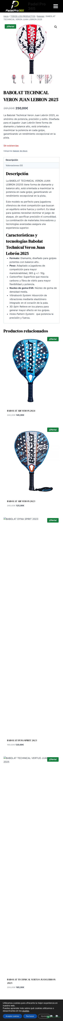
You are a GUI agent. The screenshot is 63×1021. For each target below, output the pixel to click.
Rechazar (30, 1016)
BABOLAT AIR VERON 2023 (21, 501)
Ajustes (44, 1016)
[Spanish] (58, 1016)
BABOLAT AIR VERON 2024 (21, 410)
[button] (55, 26)
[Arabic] (48, 1016)
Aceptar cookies (12, 1016)
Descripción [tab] (12, 160)
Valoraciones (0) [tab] (14, 165)
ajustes (25, 1011)
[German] (53, 1016)
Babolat (16, 151)
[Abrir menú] (55, 6)
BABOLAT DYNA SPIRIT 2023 (22, 740)
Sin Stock (23, 151)
